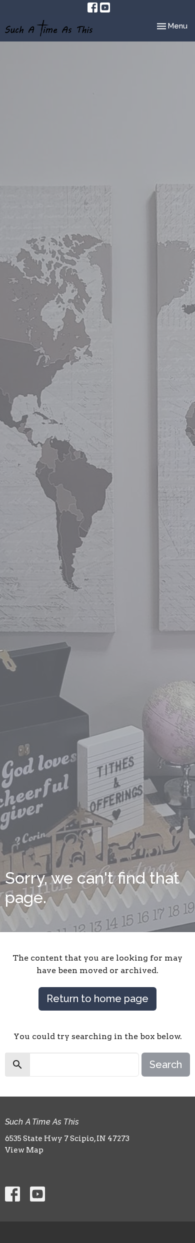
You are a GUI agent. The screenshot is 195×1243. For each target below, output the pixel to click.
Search (166, 1065)
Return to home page (97, 999)
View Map (24, 1150)
